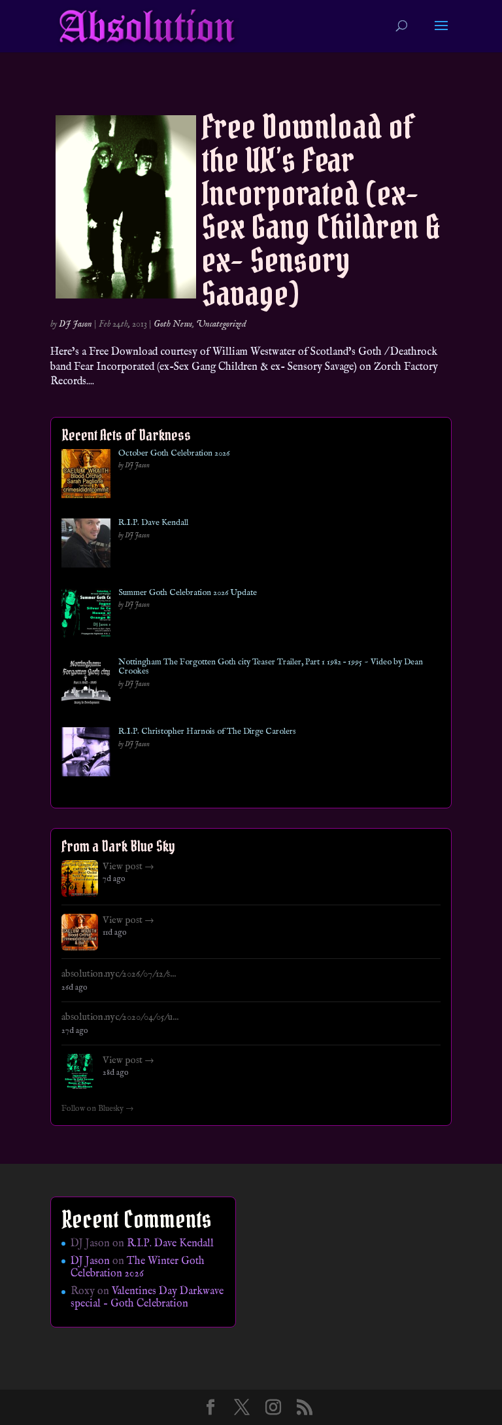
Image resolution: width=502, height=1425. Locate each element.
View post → (128, 867)
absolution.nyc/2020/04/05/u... (119, 1017)
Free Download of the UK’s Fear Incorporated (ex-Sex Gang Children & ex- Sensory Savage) (320, 210)
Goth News (173, 324)
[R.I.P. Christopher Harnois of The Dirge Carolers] (85, 754)
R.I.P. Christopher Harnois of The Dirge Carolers (207, 731)
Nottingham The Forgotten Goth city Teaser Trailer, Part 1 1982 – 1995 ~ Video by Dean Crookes (270, 667)
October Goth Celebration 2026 (173, 453)
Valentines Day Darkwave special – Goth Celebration (147, 1297)
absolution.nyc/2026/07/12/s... (118, 974)
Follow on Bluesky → (97, 1109)
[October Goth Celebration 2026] (85, 476)
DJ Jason (75, 324)
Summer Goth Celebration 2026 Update (187, 593)
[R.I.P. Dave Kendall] (85, 545)
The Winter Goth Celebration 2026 (138, 1267)
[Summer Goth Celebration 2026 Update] (85, 615)
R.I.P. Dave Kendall (153, 523)
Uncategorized (221, 324)
